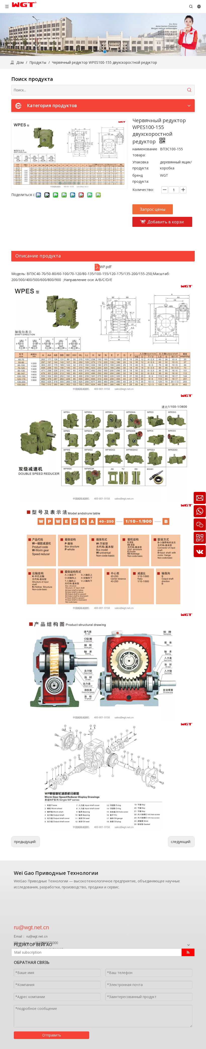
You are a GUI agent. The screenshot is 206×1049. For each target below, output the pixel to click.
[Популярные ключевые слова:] (189, 90)
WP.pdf (105, 266)
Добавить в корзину (165, 223)
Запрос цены (152, 209)
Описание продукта (38, 256)
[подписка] (188, 952)
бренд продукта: (140, 178)
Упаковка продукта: (140, 165)
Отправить (51, 1035)
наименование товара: (144, 152)
